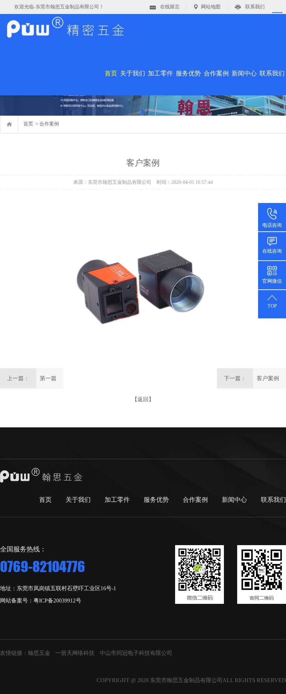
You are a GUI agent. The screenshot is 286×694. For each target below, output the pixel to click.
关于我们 (132, 73)
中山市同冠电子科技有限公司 (136, 653)
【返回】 (143, 399)
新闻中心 (244, 73)
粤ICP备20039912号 (57, 600)
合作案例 (216, 73)
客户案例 (268, 378)
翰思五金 (39, 653)
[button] (143, 112)
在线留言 (170, 6)
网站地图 (210, 6)
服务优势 (188, 73)
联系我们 (255, 6)
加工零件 (160, 73)
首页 (111, 73)
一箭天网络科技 (75, 653)
